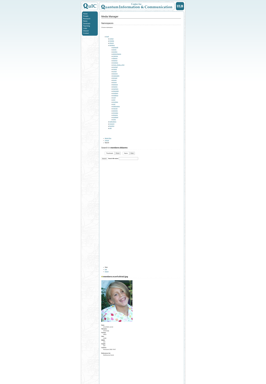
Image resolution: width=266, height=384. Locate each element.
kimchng (115, 73)
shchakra (115, 113)
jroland (115, 69)
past (114, 104)
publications (112, 121)
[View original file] (116, 321)
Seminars (86, 23)
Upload (107, 140)
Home (85, 14)
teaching (111, 126)
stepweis (115, 115)
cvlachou (115, 56)
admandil (115, 47)
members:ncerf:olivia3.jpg (115, 276)
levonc (115, 80)
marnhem (115, 89)
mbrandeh (116, 91)
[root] (107, 36)
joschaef (115, 67)
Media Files (108, 138)
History (107, 271)
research (111, 124)
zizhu (114, 119)
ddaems (115, 58)
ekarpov (115, 60)
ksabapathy (116, 76)
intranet (111, 43)
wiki (110, 128)
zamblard (115, 117)
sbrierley (115, 111)
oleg (114, 100)
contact (111, 39)
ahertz (114, 49)
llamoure (115, 84)
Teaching (86, 26)
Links (85, 28)
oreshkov (115, 102)
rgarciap (115, 108)
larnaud (115, 78)
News (85, 21)
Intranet (86, 31)
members (112, 45)
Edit (106, 269)
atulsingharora (117, 54)
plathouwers (116, 106)
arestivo (115, 52)
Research (86, 19)
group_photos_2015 (118, 65)
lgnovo (115, 82)
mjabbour (115, 95)
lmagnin (115, 87)
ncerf (114, 97)
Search (104, 158)
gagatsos (115, 63)
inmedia (111, 41)
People (85, 16)
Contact (86, 33)
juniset (115, 71)
